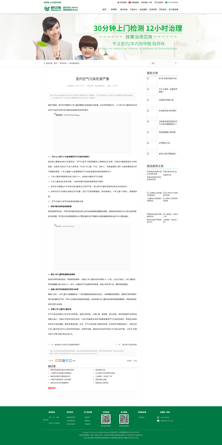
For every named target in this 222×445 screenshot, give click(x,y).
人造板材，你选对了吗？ (104, 376)
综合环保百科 (71, 424)
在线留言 (160, 2)
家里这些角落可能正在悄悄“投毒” (62, 370)
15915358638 (164, 417)
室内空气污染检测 (54, 423)
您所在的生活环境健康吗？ (60, 383)
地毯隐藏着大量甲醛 (167, 132)
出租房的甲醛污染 (166, 100)
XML (150, 2)
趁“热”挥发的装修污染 (168, 78)
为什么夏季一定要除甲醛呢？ (168, 90)
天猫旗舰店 (135, 2)
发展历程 (87, 424)
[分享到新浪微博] (60, 360)
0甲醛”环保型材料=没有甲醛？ (61, 379)
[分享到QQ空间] (56, 360)
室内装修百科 (74, 63)
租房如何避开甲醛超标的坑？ (60, 376)
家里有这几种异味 (101, 383)
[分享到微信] (70, 360)
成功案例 (143, 9)
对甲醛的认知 (164, 143)
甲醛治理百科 (71, 417)
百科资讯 (162, 9)
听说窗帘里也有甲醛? (168, 110)
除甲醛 (114, 9)
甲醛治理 (120, 438)
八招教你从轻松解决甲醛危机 (60, 373)
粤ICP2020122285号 (133, 432)
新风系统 (124, 9)
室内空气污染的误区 (129, 344)
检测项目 (153, 9)
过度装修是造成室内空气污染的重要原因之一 (168, 122)
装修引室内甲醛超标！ (168, 153)
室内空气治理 (134, 438)
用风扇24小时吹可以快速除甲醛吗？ (68, 344)
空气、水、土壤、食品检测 (51, 418)
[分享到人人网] (67, 360)
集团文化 (87, 421)
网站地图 (144, 2)
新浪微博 (123, 2)
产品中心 (133, 9)
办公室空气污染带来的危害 (105, 373)
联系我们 (142, 417)
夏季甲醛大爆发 (101, 379)
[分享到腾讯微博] (63, 360)
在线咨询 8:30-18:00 (166, 421)
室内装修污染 (100, 370)
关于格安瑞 (173, 9)
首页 (104, 9)
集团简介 (87, 417)
